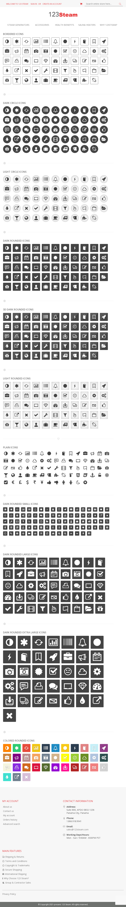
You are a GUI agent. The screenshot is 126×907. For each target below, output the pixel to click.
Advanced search (11, 824)
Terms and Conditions (16, 861)
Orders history (10, 819)
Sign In (34, 4)
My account (9, 815)
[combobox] (104, 4)
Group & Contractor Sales (18, 882)
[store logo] (63, 14)
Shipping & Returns (14, 856)
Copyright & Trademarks (17, 865)
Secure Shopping (13, 869)
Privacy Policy (9, 894)
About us (7, 806)
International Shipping (15, 874)
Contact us (8, 811)
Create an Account (52, 4)
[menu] (63, 25)
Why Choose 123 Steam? (16, 878)
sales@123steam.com (78, 829)
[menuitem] (19, 25)
